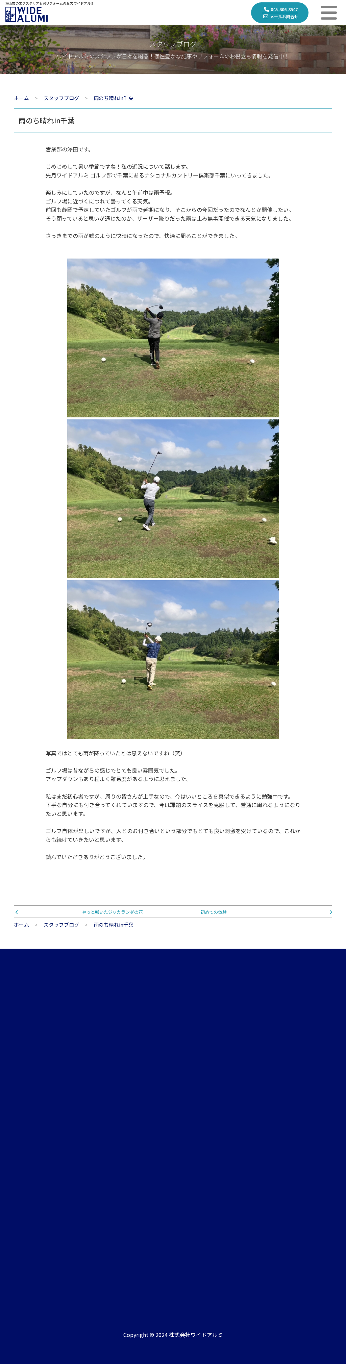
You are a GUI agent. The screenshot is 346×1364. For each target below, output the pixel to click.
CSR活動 (24, 1190)
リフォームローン (301, 1190)
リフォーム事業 (117, 1129)
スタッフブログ (205, 1144)
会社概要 (24, 1129)
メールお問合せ (284, 16)
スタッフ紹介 (29, 1159)
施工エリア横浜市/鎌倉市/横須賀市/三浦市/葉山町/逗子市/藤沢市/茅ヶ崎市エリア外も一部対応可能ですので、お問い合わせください (263, 1265)
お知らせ (198, 1129)
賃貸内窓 (110, 1159)
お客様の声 (293, 1129)
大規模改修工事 (117, 1174)
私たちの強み (29, 1144)
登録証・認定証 (31, 1174)
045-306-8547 (284, 9)
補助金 (288, 1174)
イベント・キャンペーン (215, 1159)
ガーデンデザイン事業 (125, 1144)
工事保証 (291, 1159)
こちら (311, 1072)
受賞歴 (195, 1190)
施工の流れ (293, 1144)
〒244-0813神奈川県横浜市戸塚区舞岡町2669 (132, 1269)
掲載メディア (203, 1174)
